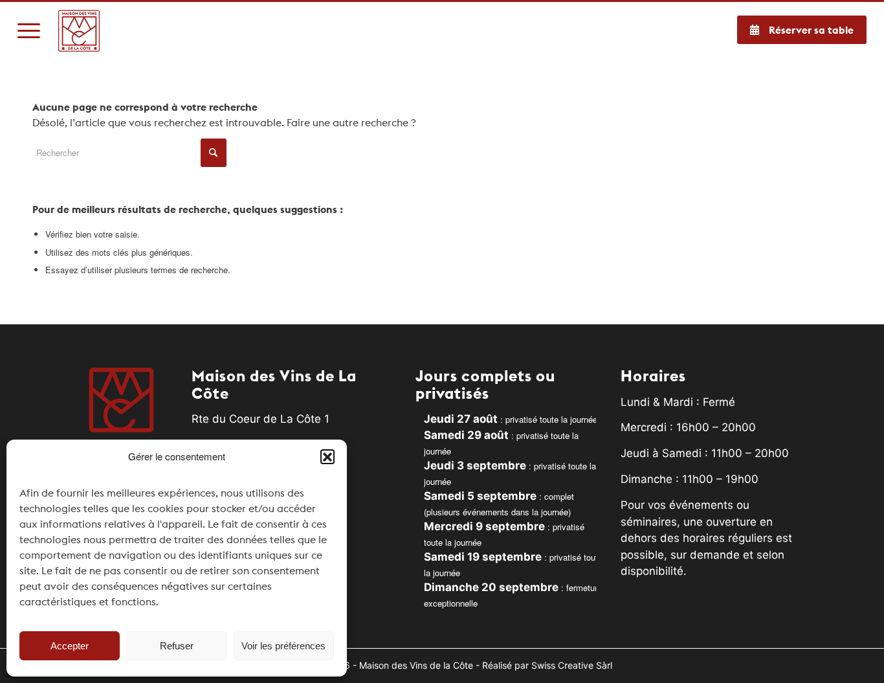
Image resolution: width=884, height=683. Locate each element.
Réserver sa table (811, 29)
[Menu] (28, 30)
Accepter (69, 645)
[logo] (79, 30)
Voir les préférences (283, 645)
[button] (327, 456)
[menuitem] (28, 30)
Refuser (176, 645)
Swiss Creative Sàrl (571, 665)
